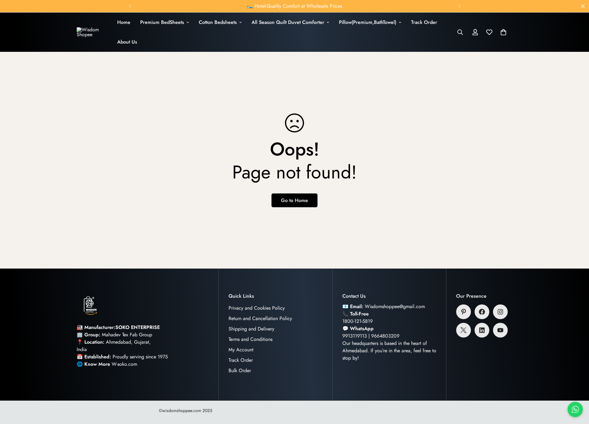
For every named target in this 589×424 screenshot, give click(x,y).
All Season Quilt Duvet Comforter (288, 22)
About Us (127, 41)
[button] (503, 32)
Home (123, 22)
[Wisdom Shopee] (92, 32)
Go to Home (294, 200)
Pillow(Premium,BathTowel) (367, 22)
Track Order (424, 22)
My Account (241, 349)
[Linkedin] (482, 330)
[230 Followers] (500, 311)
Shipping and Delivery (251, 328)
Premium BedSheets (162, 22)
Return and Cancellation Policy (260, 318)
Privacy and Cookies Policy (257, 307)
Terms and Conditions (250, 339)
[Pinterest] (463, 311)
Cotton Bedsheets (218, 22)
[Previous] (130, 6)
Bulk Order (240, 370)
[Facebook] (482, 311)
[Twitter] (463, 330)
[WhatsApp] (575, 408)
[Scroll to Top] (577, 391)
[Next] (459, 6)
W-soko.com (124, 364)
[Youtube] (500, 330)
